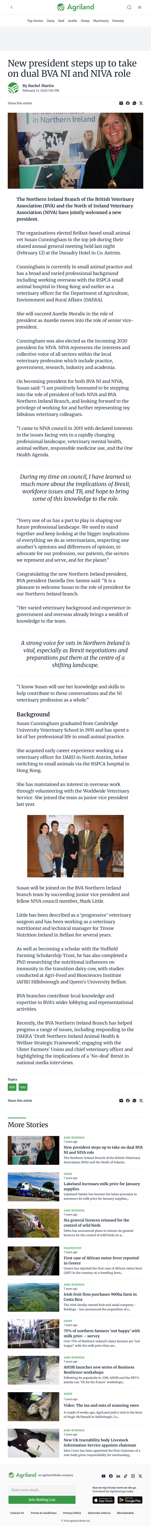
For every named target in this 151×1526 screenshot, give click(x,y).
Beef (61, 21)
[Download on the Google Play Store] (130, 1500)
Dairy (51, 21)
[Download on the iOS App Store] (103, 1500)
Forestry (118, 21)
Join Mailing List (42, 1500)
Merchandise (125, 1513)
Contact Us (17, 1513)
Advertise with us (99, 1513)
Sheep (85, 21)
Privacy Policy (72, 1513)
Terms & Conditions (44, 1513)
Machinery (101, 21)
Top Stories (35, 21)
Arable (72, 21)
